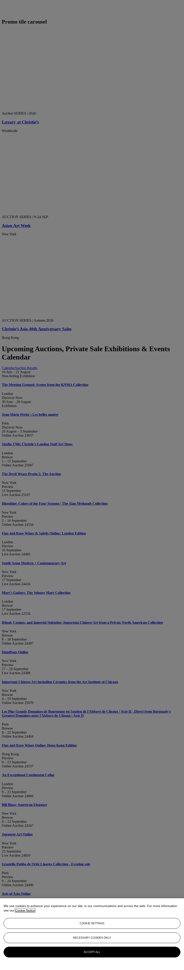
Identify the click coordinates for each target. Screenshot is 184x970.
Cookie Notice (25, 910)
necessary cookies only (92, 937)
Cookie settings (92, 923)
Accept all (92, 952)
